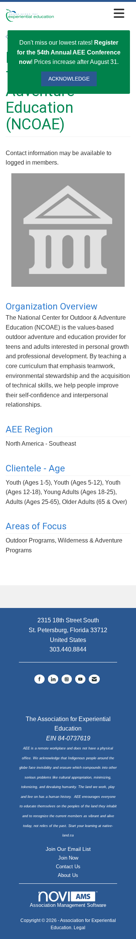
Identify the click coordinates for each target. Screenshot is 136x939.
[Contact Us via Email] (94, 679)
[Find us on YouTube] (80, 679)
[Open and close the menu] (91, 14)
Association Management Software (68, 905)
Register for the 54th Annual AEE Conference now (69, 52)
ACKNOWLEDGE (69, 79)
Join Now (68, 858)
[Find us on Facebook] (39, 679)
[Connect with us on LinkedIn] (53, 679)
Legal (79, 927)
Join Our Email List (68, 849)
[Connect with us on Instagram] (67, 679)
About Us (68, 875)
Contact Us (68, 866)
